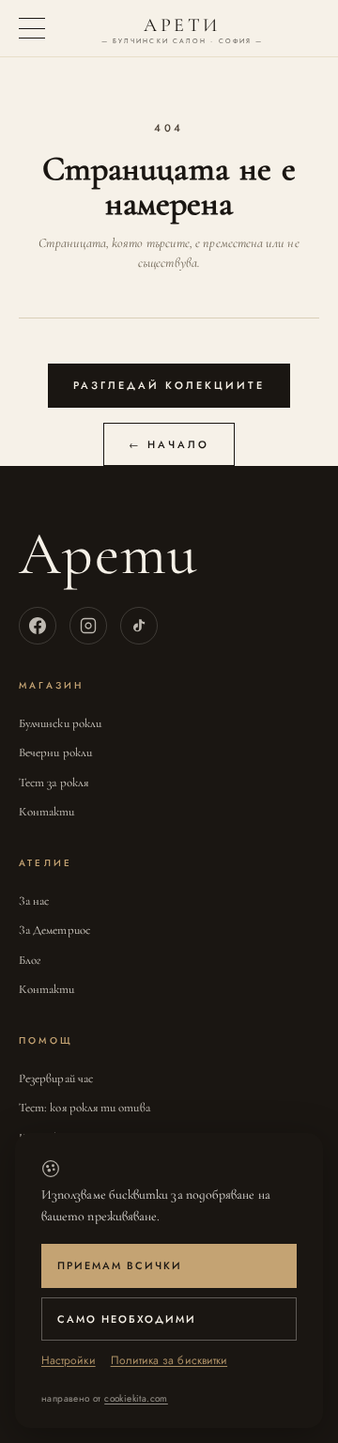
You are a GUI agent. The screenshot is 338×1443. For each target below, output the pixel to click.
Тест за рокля (53, 782)
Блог (29, 960)
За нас (34, 900)
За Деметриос (54, 930)
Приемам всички (119, 1265)
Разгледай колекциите (169, 385)
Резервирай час (56, 1078)
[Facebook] (37, 625)
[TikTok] (139, 625)
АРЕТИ (182, 29)
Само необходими (126, 1319)
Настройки (68, 1360)
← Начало (169, 444)
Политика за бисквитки (169, 1360)
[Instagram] (88, 625)
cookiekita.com (136, 1398)
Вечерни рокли (55, 752)
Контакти (47, 811)
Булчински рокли (60, 723)
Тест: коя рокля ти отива (84, 1107)
